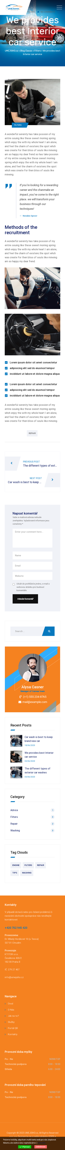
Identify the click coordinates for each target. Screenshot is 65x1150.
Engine (15, 865)
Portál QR (13, 1028)
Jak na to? (13, 1015)
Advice (14, 810)
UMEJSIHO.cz (31, 1133)
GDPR (51, 1136)
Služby (11, 1022)
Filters (18, 125)
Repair (32, 433)
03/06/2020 (30, 761)
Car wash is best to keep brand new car (39, 739)
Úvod (10, 1003)
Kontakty (12, 1034)
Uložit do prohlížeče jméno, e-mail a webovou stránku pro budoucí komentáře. (33, 587)
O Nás (11, 1009)
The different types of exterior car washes (37, 770)
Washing (15, 830)
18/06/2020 (30, 745)
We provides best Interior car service (39, 754)
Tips (14, 873)
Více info (41, 1143)
